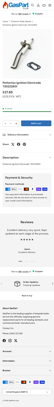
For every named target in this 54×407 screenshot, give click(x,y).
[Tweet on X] (13, 144)
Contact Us (8, 328)
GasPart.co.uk (14, 401)
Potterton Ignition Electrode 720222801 (20, 25)
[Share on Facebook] (18, 144)
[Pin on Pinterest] (24, 144)
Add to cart (36, 123)
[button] (44, 5)
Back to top (27, 295)
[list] (27, 54)
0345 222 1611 (16, 333)
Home (5, 21)
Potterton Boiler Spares (21, 21)
